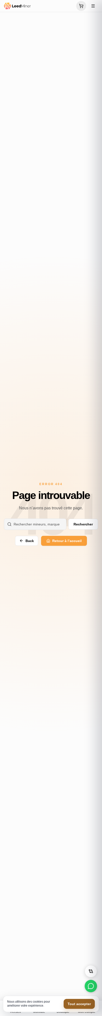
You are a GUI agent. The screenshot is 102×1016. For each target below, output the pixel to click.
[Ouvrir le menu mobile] (93, 6)
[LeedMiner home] (38, 6)
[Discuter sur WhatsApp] (91, 986)
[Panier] (81, 6)
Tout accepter (79, 1004)
